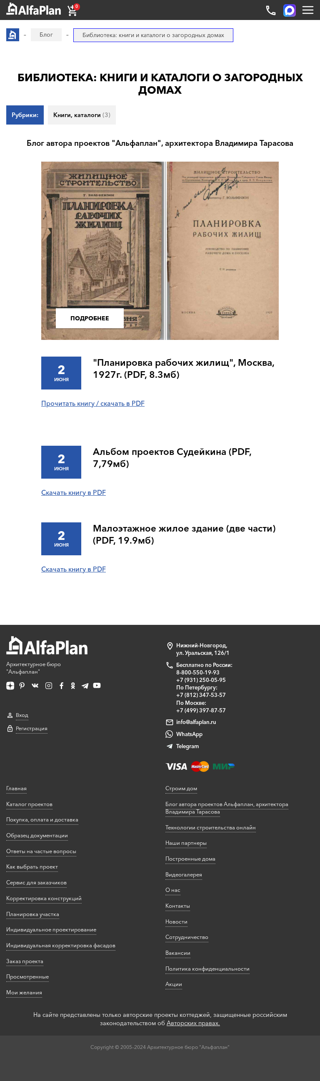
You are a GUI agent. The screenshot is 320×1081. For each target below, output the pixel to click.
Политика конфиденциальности (207, 968)
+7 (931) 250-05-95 (201, 680)
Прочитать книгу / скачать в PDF (93, 403)
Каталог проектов (29, 804)
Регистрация (32, 728)
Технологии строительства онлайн (210, 827)
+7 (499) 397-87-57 (201, 710)
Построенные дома (190, 858)
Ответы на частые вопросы (41, 851)
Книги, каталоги (81, 115)
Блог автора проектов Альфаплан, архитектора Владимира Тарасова (226, 808)
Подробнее (89, 318)
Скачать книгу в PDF (73, 492)
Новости (176, 921)
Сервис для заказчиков (36, 882)
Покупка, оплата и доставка (42, 819)
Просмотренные (27, 976)
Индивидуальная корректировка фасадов (60, 945)
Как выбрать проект (32, 866)
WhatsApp (189, 734)
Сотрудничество (186, 937)
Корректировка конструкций (44, 898)
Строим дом (181, 788)
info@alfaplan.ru (196, 722)
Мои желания (24, 992)
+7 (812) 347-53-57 (201, 695)
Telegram (187, 746)
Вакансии (177, 952)
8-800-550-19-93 (198, 672)
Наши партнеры (186, 842)
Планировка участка (32, 914)
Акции (173, 984)
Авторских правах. (193, 1023)
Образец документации (37, 835)
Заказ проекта (24, 961)
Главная (16, 788)
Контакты (177, 905)
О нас (172, 889)
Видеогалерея (183, 874)
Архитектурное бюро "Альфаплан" (33, 668)
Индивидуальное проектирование (51, 929)
